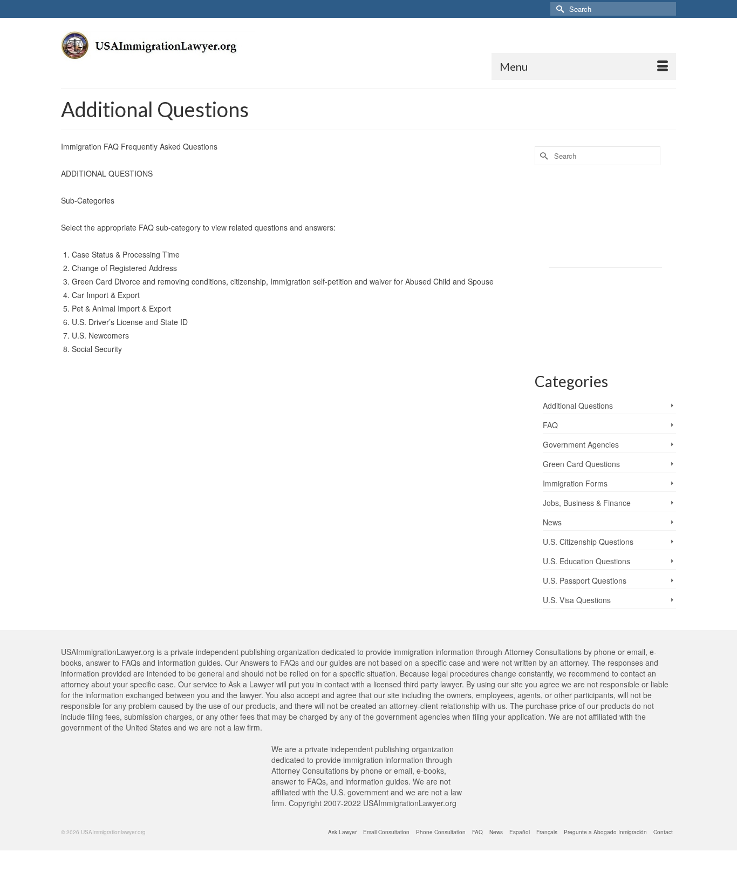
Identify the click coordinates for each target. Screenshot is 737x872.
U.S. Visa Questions (577, 599)
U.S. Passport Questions (584, 580)
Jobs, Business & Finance (587, 502)
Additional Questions (578, 405)
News (552, 522)
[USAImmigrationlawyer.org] (158, 53)
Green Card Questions (581, 463)
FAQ (550, 425)
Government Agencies (581, 444)
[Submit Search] (558, 9)
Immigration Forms (575, 483)
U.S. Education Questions (586, 561)
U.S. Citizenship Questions (588, 541)
